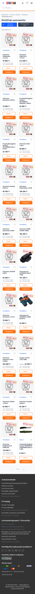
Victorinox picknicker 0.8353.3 (9, 99)
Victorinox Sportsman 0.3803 (8, 229)
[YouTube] (9, 550)
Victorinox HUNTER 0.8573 (9, 272)
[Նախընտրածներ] (27, 3)
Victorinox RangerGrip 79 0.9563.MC (7, 445)
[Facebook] (2, 550)
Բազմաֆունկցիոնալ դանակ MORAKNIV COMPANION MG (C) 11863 (25, 446)
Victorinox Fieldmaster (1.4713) (6, 56)
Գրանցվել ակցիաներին (9, 491)
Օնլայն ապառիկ (7, 486)
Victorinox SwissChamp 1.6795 (25, 187)
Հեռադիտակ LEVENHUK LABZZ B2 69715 (25, 316)
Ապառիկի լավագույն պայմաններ (13, 513)
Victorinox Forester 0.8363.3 (25, 402)
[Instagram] (16, 550)
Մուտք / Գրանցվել (7, 505)
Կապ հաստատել (7, 488)
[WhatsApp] (23, 550)
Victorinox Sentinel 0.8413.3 (9, 187)
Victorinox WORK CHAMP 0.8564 (24, 229)
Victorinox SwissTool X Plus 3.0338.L (8, 359)
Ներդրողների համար (8, 539)
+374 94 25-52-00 (18, 571)
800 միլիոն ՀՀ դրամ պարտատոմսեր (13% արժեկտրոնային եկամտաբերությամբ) (15, 533)
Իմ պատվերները (7, 507)
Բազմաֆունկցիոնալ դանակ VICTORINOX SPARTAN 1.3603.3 (25, 101)
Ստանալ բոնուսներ (8, 494)
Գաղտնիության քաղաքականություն (14, 483)
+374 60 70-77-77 (6, 571)
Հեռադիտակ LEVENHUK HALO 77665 (25, 273)
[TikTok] (6, 550)
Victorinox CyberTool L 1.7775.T (23, 56)
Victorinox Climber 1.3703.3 (9, 402)
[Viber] (19, 550)
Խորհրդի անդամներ (8, 536)
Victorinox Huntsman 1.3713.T (9, 316)
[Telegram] (13, 550)
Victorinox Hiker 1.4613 (24, 144)
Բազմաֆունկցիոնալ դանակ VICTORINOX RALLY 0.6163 (9, 146)
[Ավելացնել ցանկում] (14, 50)
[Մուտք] (23, 3)
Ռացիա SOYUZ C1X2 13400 (24, 358)
